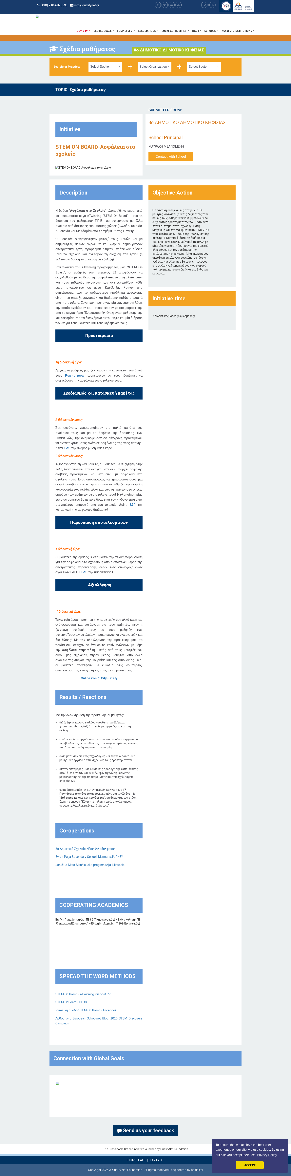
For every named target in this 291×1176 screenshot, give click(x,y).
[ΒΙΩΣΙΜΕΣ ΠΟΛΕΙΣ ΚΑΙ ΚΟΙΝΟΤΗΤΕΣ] (57, 1083)
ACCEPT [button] (250, 1165)
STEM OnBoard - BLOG (71, 1002)
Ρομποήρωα (74, 375)
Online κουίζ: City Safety (99, 678)
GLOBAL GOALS (102, 30)
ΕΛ (204, 5)
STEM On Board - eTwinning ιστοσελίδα (83, 994)
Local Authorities (174, 30)
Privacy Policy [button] (267, 1155)
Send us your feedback (148, 1130)
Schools (210, 30)
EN (212, 5)
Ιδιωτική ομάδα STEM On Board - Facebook (86, 1010)
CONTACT (156, 1160)
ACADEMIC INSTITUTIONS (237, 30)
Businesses (125, 30)
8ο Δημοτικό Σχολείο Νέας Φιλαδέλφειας (85, 849)
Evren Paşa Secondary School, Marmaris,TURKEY (89, 857)
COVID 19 (83, 30)
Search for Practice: (66, 66)
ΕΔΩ (67, 448)
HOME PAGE (136, 1160)
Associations (147, 30)
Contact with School (171, 157)
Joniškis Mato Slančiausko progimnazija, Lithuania (90, 865)
